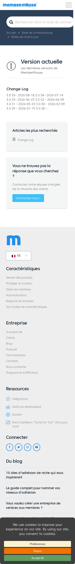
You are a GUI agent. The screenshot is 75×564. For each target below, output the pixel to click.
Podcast (11, 349)
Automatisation (16, 295)
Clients (10, 338)
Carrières (12, 361)
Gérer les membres (18, 289)
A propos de (14, 332)
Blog (9, 343)
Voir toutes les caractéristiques (26, 307)
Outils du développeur (26, 407)
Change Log (17, 88)
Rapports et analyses (20, 301)
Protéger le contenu (19, 283)
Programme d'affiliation (22, 372)
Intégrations (20, 399)
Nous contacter (16, 367)
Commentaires (15, 355)
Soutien (17, 414)
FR (18, 256)
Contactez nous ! (28, 198)
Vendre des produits (19, 277)
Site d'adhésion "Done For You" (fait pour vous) (40, 424)
